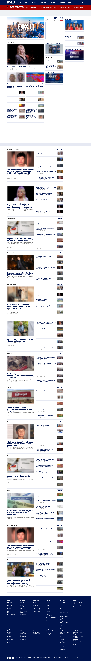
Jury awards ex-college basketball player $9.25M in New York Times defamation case (46, 437)
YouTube (9, 635)
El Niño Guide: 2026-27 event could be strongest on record (46, 329)
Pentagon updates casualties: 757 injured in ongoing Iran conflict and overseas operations (45, 484)
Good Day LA (68, 19)
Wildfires (9, 353)
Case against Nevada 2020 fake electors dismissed (46, 234)
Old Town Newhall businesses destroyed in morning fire (44, 548)
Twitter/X (9, 638)
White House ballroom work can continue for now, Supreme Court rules (46, 478)
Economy (35, 630)
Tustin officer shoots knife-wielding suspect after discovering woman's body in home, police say (31, 111)
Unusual (9, 560)
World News (10, 319)
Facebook (9, 630)
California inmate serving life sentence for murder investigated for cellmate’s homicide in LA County (15, 85)
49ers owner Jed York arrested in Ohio (43, 425)
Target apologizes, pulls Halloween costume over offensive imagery (12, 116)
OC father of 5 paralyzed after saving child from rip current (51, 66)
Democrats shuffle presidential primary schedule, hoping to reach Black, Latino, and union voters (46, 240)
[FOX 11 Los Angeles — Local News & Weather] (11, 2)
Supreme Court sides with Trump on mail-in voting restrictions (20, 240)
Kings (47, 612)
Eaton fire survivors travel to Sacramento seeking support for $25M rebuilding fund (45, 369)
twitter (75, 658)
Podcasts (9, 642)
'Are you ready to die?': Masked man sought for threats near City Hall (45, 570)
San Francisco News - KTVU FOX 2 (50, 631)
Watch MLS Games (76, 645)
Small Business (36, 632)
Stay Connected (11, 629)
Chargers (48, 603)
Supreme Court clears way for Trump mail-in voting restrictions (45, 223)
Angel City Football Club (51, 617)
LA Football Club (49, 615)
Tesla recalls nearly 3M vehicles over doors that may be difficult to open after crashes (45, 410)
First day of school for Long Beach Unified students (51, 61)
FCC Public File (62, 639)
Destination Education (64, 616)
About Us (62, 629)
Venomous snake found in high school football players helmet (45, 582)
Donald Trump (23, 633)
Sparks (47, 620)
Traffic (21, 603)
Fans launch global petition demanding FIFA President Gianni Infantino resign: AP (44, 450)
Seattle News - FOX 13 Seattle (51, 636)
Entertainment (11, 184)
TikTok (8, 633)
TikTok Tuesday (36, 611)
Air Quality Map (23, 606)
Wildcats (48, 611)
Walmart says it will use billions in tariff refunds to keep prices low (46, 501)
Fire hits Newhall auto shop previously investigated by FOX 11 (12, 104)
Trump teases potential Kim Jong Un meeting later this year (46, 341)
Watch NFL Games (76, 630)
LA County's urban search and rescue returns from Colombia (46, 335)
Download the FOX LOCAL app (53, 43)
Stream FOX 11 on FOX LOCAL (77, 603)
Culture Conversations (64, 622)
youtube (80, 658)
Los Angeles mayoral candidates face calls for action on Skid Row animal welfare (45, 247)
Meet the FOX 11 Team (64, 632)
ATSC (61, 645)
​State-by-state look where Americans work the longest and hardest (45, 312)
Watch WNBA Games (77, 644)
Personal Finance (36, 633)
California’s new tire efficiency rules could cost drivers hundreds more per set (45, 279)
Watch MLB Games (76, 634)
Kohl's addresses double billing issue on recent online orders (12, 110)
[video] (60, 61)
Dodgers (48, 608)
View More (80, 34)
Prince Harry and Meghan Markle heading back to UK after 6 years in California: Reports (46, 273)
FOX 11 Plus (62, 646)
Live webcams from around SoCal (78, 608)
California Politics (23, 630)
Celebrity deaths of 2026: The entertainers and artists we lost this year (45, 200)
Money (9, 490)
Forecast (22, 602)
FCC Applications (63, 641)
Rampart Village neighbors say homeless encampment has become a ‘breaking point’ (44, 159)
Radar (21, 605)
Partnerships (62, 649)
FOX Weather (23, 614)
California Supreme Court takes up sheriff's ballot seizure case (45, 257)
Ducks (47, 614)
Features (62, 600)
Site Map (61, 651)
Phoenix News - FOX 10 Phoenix (51, 634)
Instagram (9, 632)
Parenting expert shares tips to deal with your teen (70, 42)
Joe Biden (22, 635)
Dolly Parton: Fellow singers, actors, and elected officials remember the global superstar (11, 92)
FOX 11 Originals (63, 602)
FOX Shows (62, 635)
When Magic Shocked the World (65, 614)
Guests (34, 602)
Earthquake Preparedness (25, 609)
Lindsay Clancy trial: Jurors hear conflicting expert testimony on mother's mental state (46, 172)
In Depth (61, 605)
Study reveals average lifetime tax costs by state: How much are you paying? (45, 507)
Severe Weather (23, 611)
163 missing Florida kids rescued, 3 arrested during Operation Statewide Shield (31, 92)
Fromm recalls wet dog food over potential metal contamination (45, 397)
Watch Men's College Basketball (77, 640)
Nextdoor (9, 636)
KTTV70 (61, 625)
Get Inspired (62, 618)
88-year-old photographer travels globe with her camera (20, 340)
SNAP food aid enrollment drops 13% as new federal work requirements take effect (44, 416)
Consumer (10, 387)
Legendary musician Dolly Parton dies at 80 (44, 205)
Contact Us (62, 648)
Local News (9, 602)
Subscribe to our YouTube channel (73, 49)
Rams (47, 602)
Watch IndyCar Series (77, 637)
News (8, 600)
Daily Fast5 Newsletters (12, 644)
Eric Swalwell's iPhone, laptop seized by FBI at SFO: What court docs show (46, 268)
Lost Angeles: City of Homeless (64, 610)
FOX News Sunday (11, 614)
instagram (78, 658)
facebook (73, 658)
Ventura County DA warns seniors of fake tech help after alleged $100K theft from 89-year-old (20, 171)
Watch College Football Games (77, 633)
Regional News (50, 629)
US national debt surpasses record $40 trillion (45, 518)
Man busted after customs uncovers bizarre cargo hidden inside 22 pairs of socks (46, 576)
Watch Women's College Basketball (77, 642)
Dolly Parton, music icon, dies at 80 (20, 66)
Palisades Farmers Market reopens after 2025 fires (46, 363)
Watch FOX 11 (76, 600)
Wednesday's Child (63, 606)
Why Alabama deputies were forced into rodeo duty (45, 588)
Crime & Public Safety (13, 149)
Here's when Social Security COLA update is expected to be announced (31, 104)
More (69, 2)
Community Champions (64, 612)
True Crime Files (63, 608)
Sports (9, 422)
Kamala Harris (23, 638)
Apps (74, 606)
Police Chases (10, 605)
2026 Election (11, 218)
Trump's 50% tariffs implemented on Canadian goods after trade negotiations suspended (45, 472)
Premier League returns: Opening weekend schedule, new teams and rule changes (44, 444)
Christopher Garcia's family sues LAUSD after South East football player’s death (31, 117)
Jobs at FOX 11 (62, 636)
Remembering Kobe (64, 623)
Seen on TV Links (36, 608)
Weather (22, 600)
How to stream (10, 639)
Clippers (48, 606)
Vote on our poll (36, 609)
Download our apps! (11, 641)
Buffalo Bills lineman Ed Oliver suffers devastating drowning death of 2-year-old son (46, 431)
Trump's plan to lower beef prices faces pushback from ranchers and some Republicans (45, 403)
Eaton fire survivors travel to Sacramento (44, 375)
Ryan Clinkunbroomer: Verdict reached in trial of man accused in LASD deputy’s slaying (45, 178)
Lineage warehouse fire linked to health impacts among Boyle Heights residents (45, 381)
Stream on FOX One (78, 629)
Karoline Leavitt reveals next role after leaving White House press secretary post (45, 460)
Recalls (8, 611)
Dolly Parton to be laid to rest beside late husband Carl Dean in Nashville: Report (31, 99)
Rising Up (61, 619)
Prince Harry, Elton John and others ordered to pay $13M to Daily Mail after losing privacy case (46, 323)
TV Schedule (62, 633)
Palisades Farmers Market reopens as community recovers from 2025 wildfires (45, 358)
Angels (47, 609)
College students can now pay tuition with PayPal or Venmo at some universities (45, 513)
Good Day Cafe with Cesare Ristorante (70, 37)
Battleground (23, 639)
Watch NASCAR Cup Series (78, 636)
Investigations (62, 621)
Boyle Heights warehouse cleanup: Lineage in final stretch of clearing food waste (20, 375)
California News (11, 252)
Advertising (62, 638)
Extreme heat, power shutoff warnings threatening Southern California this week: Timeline (35, 85)
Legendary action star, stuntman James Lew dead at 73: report (20, 274)
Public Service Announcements (63, 643)
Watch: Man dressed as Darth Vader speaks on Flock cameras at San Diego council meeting (45, 262)
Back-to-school (36, 606)
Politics (9, 456)
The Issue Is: (62, 603)
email (83, 658)
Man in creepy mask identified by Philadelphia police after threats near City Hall (45, 564)
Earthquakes (22, 608)
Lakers (47, 605)
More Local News (12, 525)
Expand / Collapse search (83, 3)
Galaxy (47, 618)
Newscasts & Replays (77, 605)
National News (11, 284)
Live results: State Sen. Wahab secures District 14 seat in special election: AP (45, 229)
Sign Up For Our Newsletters (53, 72)
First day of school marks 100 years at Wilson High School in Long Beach (45, 529)
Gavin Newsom (23, 636)
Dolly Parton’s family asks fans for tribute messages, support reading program (12, 98)
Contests (61, 630)
